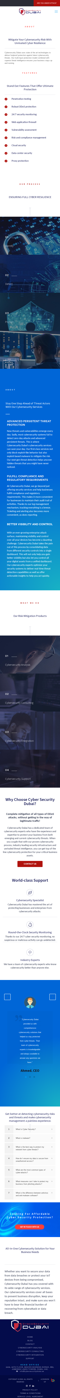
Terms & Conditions (30, 1393)
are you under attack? (47, 3)
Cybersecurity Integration (30, 1355)
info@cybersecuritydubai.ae (31, 1371)
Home (30, 1337)
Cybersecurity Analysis (30, 1348)
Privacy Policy (30, 1390)
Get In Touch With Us (29, 1227)
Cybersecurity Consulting (30, 1351)
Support (30, 1358)
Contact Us (30, 864)
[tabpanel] (30, 1034)
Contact (30, 1344)
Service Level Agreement (30, 1396)
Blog (30, 1340)
